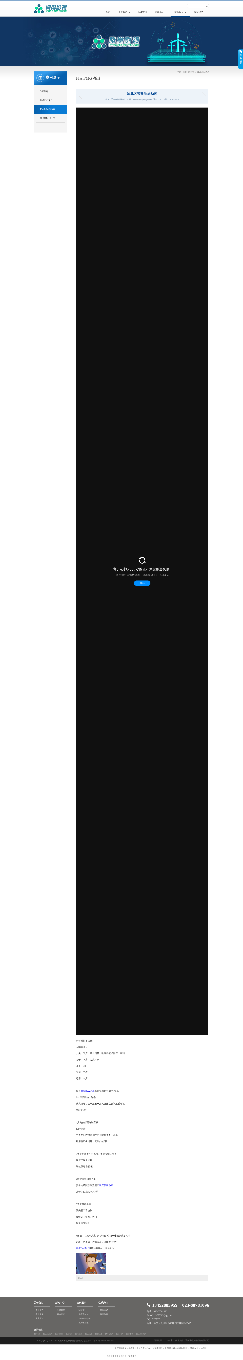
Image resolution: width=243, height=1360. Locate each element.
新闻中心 (160, 12)
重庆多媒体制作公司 (141, 1334)
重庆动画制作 (78, 1334)
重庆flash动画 (87, 1091)
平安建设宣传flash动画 (203, 95)
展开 (240, 59)
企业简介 (39, 1310)
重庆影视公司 (98, 1334)
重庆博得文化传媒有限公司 (197, 1340)
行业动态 (61, 1314)
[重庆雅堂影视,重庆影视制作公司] (50, 13)
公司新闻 (61, 1310)
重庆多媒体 (69, 1334)
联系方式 (104, 1310)
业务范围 (142, 12)
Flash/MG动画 (203, 72)
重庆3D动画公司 (109, 1334)
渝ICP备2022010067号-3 (104, 1340)
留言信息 (104, 1314)
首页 (108, 12)
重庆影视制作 (129, 1334)
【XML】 (168, 1340)
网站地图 (158, 1340)
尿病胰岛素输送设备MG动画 (81, 95)
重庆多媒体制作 (59, 1334)
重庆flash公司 (119, 1334)
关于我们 (123, 12)
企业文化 (39, 1314)
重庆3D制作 (37, 1334)
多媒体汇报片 (47, 118)
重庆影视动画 (106, 1185)
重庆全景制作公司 (47, 1334)
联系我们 (199, 12)
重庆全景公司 (88, 1334)
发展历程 (39, 1318)
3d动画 (44, 91)
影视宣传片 (46, 100)
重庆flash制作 (83, 1248)
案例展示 (179, 12)
